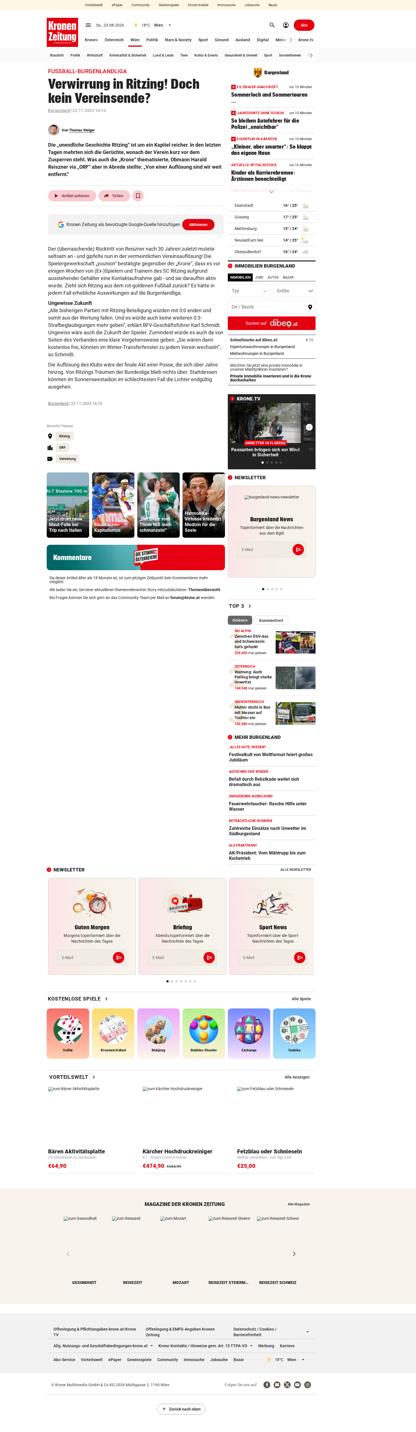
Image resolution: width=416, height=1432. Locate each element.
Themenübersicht (204, 589)
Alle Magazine (299, 1204)
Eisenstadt (244, 205)
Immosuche (226, 5)
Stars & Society (178, 40)
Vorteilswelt (94, 5)
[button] (291, 40)
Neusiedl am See (249, 240)
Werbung (266, 1346)
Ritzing (64, 436)
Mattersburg (246, 228)
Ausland (242, 40)
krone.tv (306, 40)
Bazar (273, 5)
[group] (68, 505)
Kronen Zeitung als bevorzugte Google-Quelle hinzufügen (137, 224)
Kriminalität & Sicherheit (128, 55)
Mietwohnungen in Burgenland (271, 353)
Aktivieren (198, 224)
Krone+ (91, 40)
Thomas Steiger (82, 130)
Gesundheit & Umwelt (241, 55)
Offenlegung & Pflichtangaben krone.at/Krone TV (94, 1332)
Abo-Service (64, 1359)
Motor (281, 40)
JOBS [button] (259, 277)
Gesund (222, 40)
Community (141, 5)
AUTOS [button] (273, 277)
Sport (203, 40)
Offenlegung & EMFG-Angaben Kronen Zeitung (180, 1332)
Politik (152, 40)
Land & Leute (163, 55)
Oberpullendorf (248, 251)
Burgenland (59, 110)
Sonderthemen (290, 55)
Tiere (184, 55)
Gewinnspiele (169, 5)
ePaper (117, 5)
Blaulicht (57, 55)
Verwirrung (67, 459)
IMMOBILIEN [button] (240, 277)
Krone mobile (198, 5)
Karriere (287, 1346)
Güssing (242, 217)
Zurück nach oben (181, 1409)
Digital (263, 40)
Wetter (313, 55)
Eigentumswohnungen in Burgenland (271, 347)
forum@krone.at (185, 597)
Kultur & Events (206, 55)
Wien (135, 40)
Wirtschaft (95, 55)
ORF (62, 448)
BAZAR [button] (288, 277)
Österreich (114, 40)
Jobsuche (252, 5)
